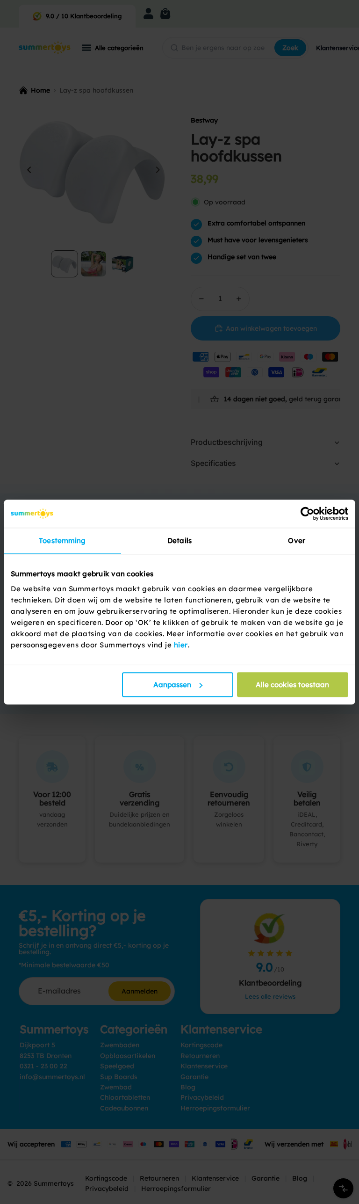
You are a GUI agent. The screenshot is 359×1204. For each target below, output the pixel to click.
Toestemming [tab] (62, 540)
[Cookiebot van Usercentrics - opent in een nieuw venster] (307, 514)
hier (181, 644)
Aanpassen (172, 684)
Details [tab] (179, 540)
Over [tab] (296, 540)
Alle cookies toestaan (292, 684)
